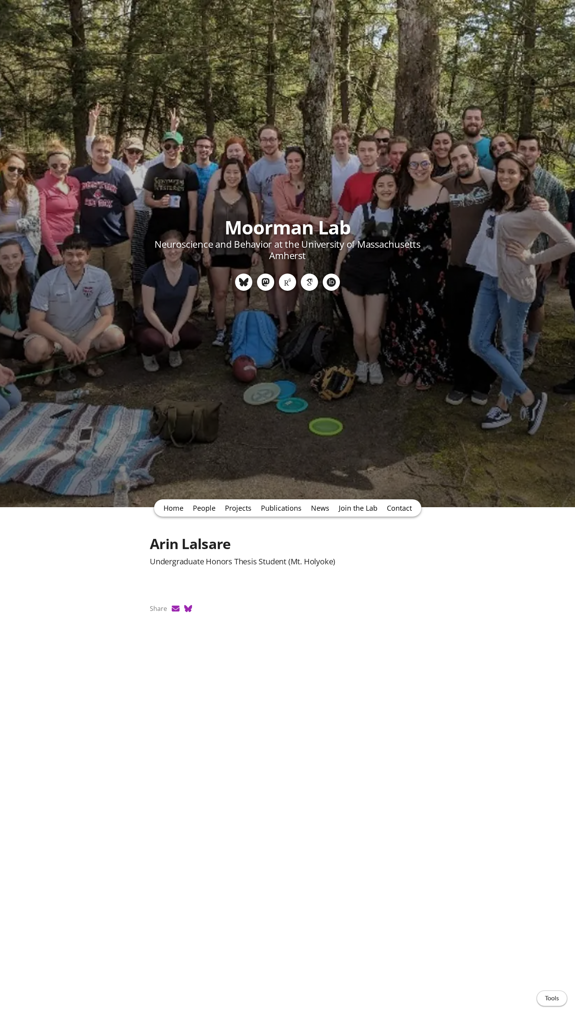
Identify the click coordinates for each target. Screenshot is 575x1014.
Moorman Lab (287, 227)
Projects (238, 508)
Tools (552, 998)
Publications (281, 508)
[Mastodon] (265, 282)
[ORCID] (331, 282)
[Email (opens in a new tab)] (176, 608)
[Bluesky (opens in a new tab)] (188, 608)
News (320, 508)
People (204, 508)
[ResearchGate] (287, 282)
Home (173, 508)
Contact (399, 508)
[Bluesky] (243, 282)
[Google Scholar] (309, 282)
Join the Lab (358, 508)
